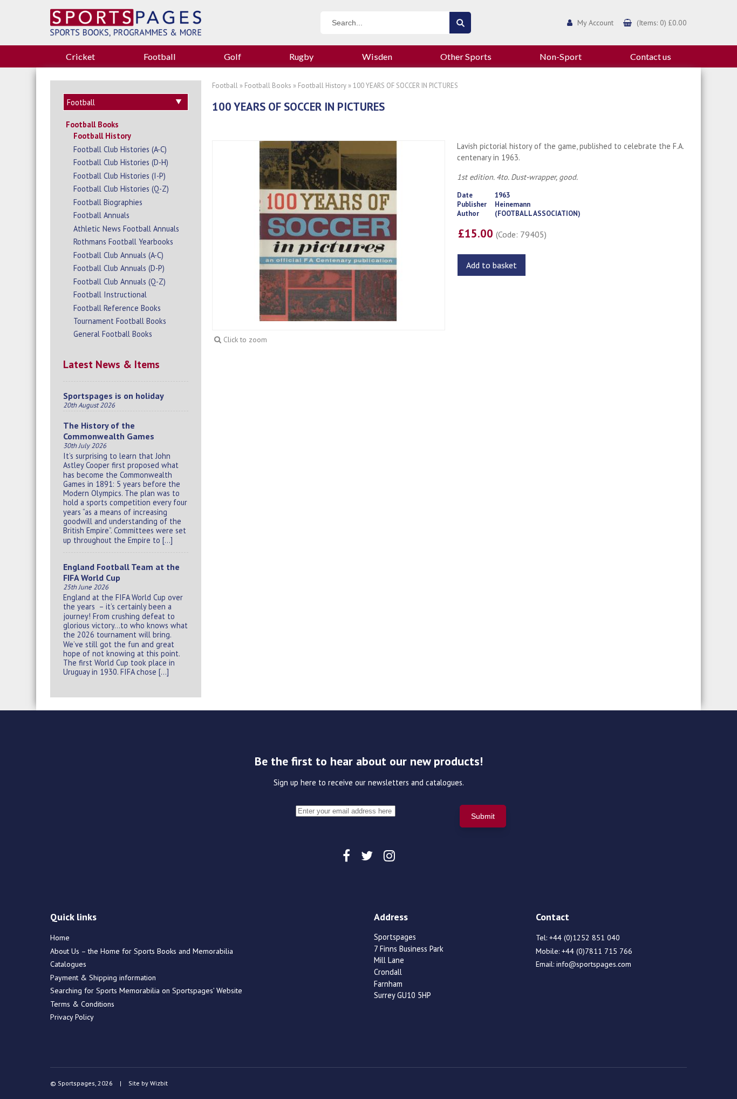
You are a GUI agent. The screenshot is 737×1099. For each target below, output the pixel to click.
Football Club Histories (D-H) (120, 162)
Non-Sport (561, 56)
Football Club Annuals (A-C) (118, 255)
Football (160, 56)
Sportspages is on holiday (113, 395)
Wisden (377, 56)
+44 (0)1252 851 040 (584, 937)
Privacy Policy (72, 1017)
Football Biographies (107, 202)
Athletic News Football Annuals (126, 228)
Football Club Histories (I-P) (119, 176)
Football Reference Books (117, 308)
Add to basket (491, 265)
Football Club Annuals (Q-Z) (119, 281)
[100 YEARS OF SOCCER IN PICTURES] (329, 230)
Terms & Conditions (82, 1004)
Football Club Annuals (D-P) (119, 268)
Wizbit (159, 1083)
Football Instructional (110, 294)
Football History (102, 136)
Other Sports (466, 56)
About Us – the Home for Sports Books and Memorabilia (141, 951)
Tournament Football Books (119, 321)
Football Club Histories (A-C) (120, 149)
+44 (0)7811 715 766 (597, 951)
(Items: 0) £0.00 (662, 23)
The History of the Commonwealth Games (108, 431)
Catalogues (68, 964)
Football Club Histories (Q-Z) (121, 189)
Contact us (650, 56)
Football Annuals (101, 215)
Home (60, 937)
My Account (595, 23)
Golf (232, 56)
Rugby (301, 56)
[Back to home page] (125, 21)
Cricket (80, 56)
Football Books (92, 124)
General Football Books (112, 334)
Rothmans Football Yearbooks (123, 241)
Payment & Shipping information (103, 977)
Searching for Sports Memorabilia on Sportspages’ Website (146, 990)
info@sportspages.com (593, 964)
